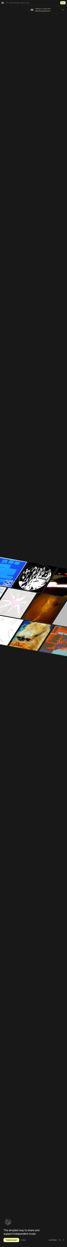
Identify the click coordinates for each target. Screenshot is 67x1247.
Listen (23, 1240)
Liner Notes (53, 1240)
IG (59, 1240)
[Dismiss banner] (63, 10)
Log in (63, 2)
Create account (11, 1240)
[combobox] (26, 3)
